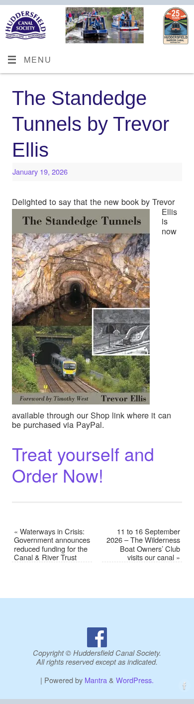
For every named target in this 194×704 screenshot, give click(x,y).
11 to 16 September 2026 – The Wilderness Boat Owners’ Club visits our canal (143, 544)
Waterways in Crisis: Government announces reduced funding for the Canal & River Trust (52, 544)
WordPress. (135, 680)
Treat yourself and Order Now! (83, 464)
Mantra (96, 680)
